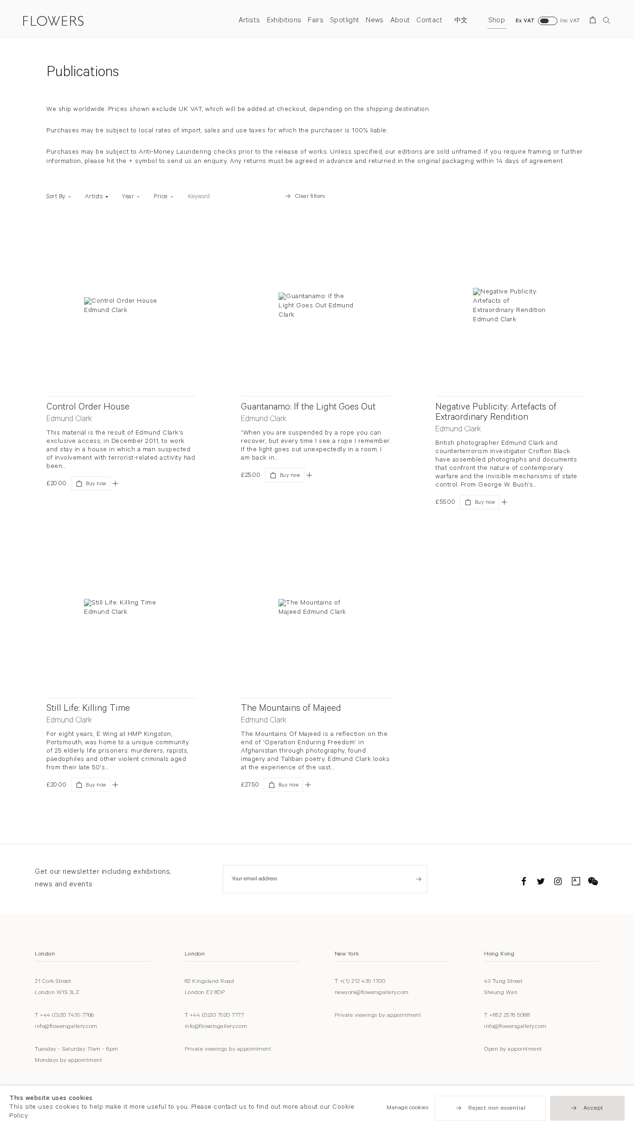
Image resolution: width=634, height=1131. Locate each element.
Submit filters (264, 197)
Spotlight (344, 21)
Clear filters (310, 197)
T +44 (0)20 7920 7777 (214, 1016)
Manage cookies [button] (407, 1108)
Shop (496, 21)
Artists (249, 21)
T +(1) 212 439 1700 (360, 982)
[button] (115, 483)
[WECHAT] (593, 883)
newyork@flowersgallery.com (372, 993)
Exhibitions (284, 21)
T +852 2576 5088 (507, 1016)
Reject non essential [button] (497, 1108)
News (374, 21)
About (400, 21)
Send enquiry (419, 879)
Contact (429, 21)
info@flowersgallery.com (66, 1027)
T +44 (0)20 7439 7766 (64, 1016)
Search (606, 20)
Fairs (315, 21)
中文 (461, 21)
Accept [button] (593, 1108)
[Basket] (594, 21)
